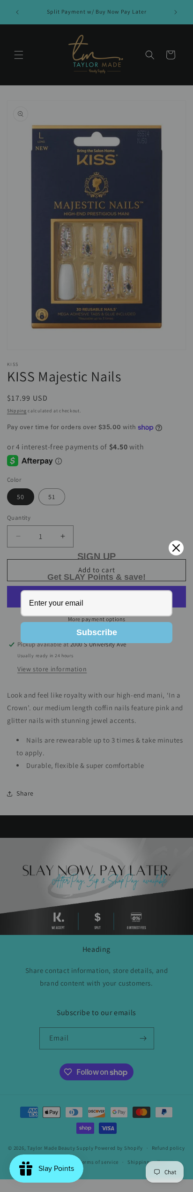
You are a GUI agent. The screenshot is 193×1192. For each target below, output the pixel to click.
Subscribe (96, 632)
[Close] (176, 548)
